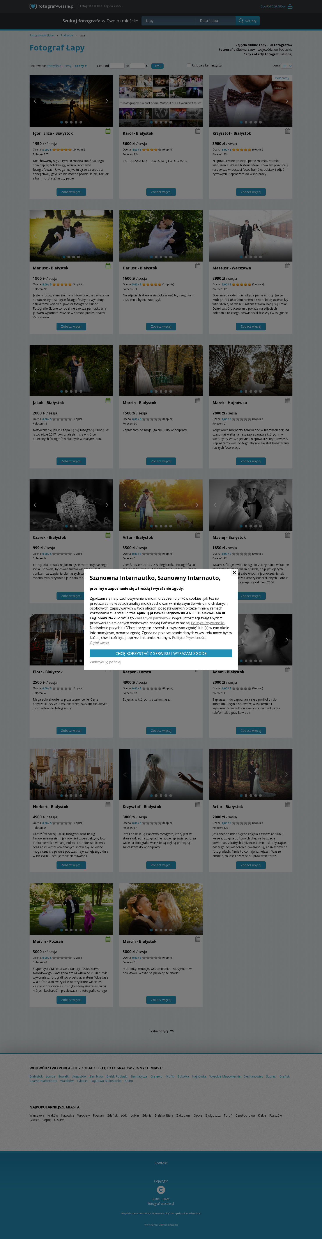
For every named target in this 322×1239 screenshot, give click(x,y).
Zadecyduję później (105, 662)
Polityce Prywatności (208, 622)
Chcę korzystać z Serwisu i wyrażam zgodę (161, 653)
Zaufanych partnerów (152, 618)
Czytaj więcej (99, 642)
